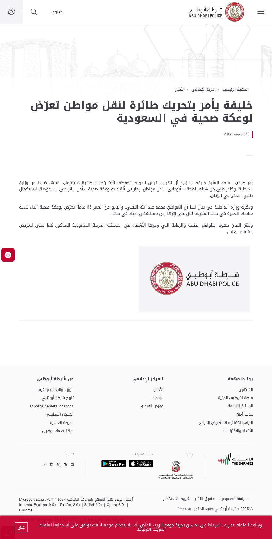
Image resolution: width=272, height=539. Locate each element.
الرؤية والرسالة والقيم (56, 390)
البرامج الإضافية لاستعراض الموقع (226, 423)
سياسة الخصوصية (233, 499)
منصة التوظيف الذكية (235, 398)
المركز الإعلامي (204, 89)
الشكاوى (246, 390)
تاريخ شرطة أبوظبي (58, 398)
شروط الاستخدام (176, 499)
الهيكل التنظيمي (60, 414)
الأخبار (180, 89)
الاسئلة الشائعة (240, 406)
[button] (8, 255)
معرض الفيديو (152, 406)
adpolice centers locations (51, 406)
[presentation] (251, 155)
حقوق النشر (204, 499)
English (56, 12)
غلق (21, 527)
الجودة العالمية (62, 423)
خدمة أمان (244, 414)
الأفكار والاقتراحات (238, 431)
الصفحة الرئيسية (236, 89)
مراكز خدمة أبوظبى (58, 431)
